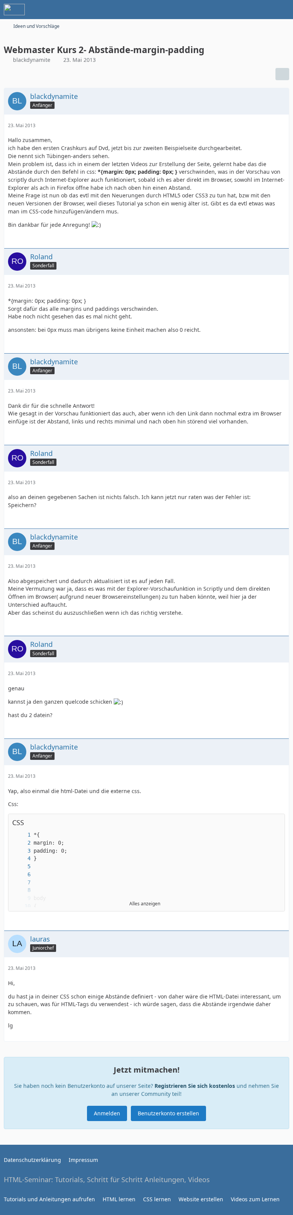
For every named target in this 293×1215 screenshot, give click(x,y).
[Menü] (283, 9)
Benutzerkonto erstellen (168, 1113)
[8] (21, 890)
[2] (21, 843)
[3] (21, 851)
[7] (21, 883)
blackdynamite (31, 59)
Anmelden (107, 1113)
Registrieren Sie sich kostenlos (195, 1085)
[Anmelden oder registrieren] (264, 9)
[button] (275, 822)
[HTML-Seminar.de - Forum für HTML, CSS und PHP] (14, 9)
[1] (21, 835)
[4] (21, 859)
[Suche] (245, 9)
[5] (21, 867)
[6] (21, 875)
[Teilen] (282, 74)
